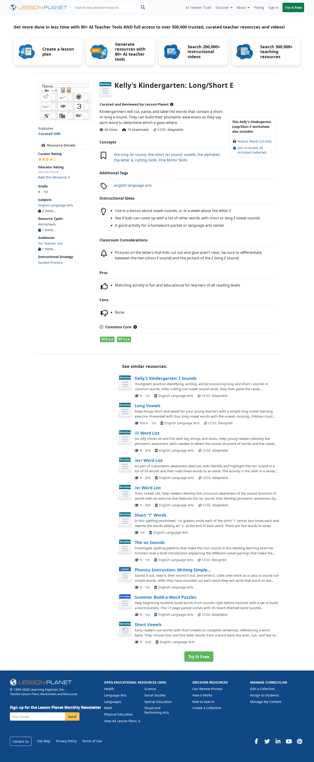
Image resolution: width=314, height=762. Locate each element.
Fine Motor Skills (173, 160)
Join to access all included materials (252, 150)
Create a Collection (206, 708)
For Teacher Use (50, 243)
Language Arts (115, 695)
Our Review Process (207, 689)
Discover (222, 7)
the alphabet (208, 154)
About (241, 7)
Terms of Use (92, 741)
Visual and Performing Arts (156, 710)
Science (150, 689)
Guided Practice (50, 262)
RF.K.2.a (107, 339)
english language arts (133, 185)
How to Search (203, 701)
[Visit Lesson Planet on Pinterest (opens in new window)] (299, 741)
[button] (65, 177)
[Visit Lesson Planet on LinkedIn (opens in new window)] (278, 741)
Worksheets (47, 224)
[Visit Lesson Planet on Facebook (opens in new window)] (256, 741)
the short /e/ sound (165, 154)
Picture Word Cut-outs (255, 141)
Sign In (273, 7)
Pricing (259, 7)
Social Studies (155, 695)
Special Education (158, 701)
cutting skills (146, 160)
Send (72, 716)
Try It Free (293, 7)
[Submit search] (143, 7)
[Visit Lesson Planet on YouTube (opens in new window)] (288, 741)
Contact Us (20, 741)
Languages (112, 701)
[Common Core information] (135, 327)
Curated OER (49, 133)
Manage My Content (265, 701)
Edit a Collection (262, 689)
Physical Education (118, 714)
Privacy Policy (66, 741)
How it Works (202, 695)
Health (109, 689)
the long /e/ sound (130, 154)
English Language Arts (55, 205)
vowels (190, 154)
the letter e (123, 160)
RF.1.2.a (124, 339)
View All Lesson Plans (121, 721)
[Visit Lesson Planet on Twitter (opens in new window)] (267, 741)
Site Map (44, 741)
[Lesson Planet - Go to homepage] (41, 7)
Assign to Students (264, 695)
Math (108, 708)
